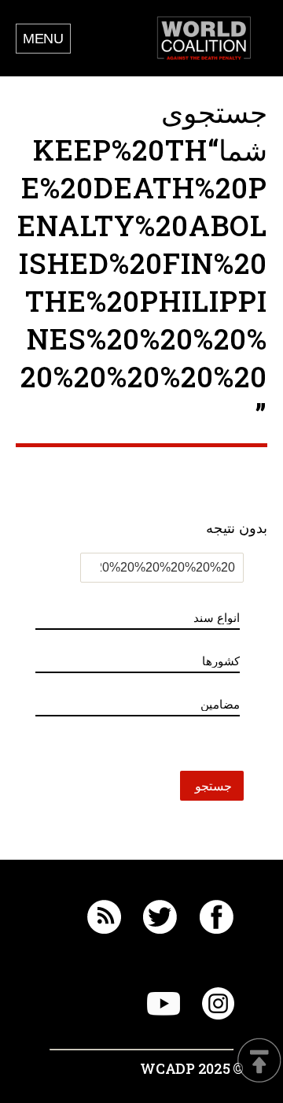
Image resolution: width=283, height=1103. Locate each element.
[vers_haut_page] (259, 1061)
